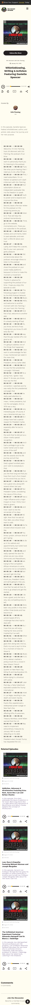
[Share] (26, 91)
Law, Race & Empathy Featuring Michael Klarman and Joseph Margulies (15, 864)
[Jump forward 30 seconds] (8, 91)
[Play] (3, 87)
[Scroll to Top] (28, 996)
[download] (21, 91)
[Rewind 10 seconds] (2, 91)
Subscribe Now (15, 53)
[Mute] (28, 86)
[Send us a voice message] (27, 1002)
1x (14, 91)
